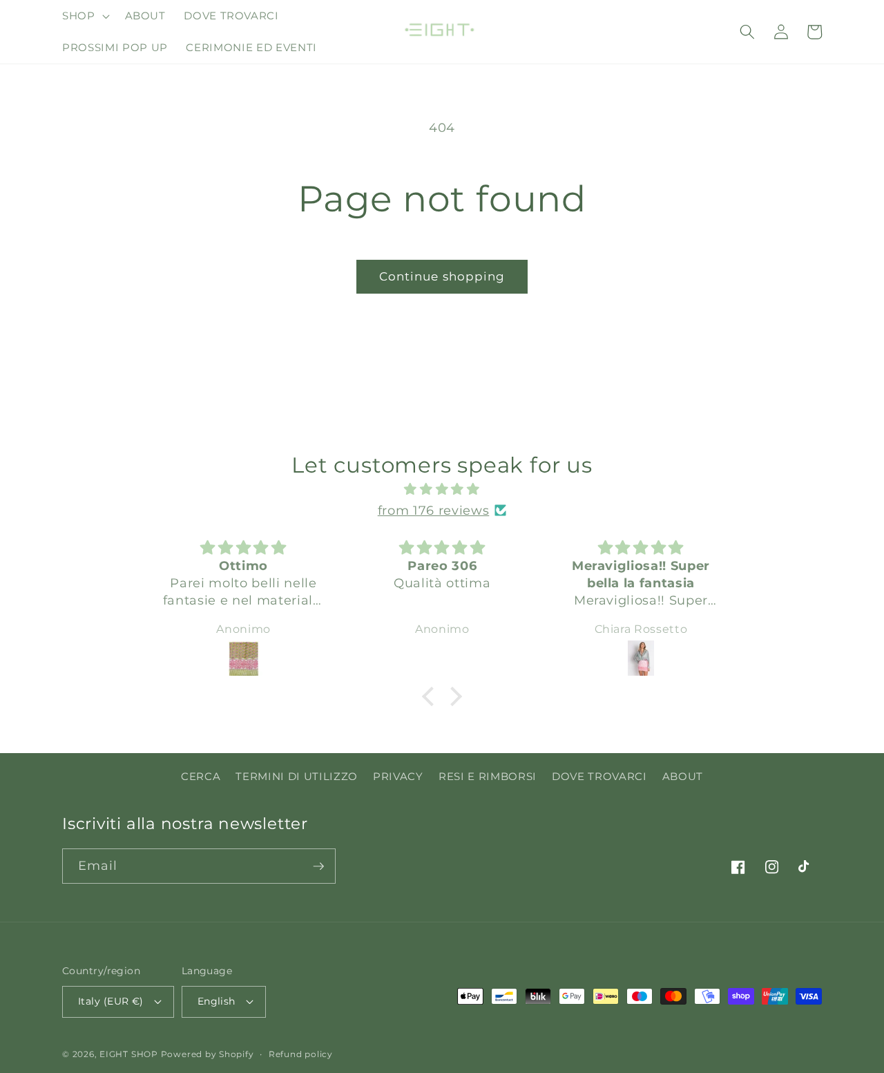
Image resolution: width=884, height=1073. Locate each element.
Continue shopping (442, 276)
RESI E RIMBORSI (488, 776)
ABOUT (682, 776)
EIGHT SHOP (128, 1054)
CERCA (200, 776)
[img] (442, 489)
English (217, 1001)
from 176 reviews (434, 510)
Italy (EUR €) (111, 1001)
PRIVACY (398, 776)
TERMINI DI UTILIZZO (297, 776)
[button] (84, 16)
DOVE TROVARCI (599, 776)
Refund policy (301, 1054)
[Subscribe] (318, 866)
